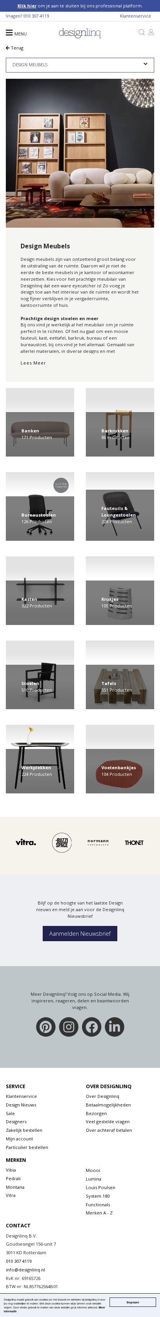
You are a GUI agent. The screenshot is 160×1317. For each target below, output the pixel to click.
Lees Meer (33, 363)
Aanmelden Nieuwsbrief (80, 933)
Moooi (93, 1170)
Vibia (11, 1170)
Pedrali (13, 1178)
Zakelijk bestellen (24, 1130)
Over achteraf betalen (109, 1130)
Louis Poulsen (100, 1187)
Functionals (98, 1204)
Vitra (11, 1195)
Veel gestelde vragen (108, 1121)
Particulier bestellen (27, 1147)
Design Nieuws (21, 1105)
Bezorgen (96, 1113)
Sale (10, 1113)
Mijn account (19, 1139)
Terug (16, 48)
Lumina (93, 1179)
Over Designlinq (102, 1096)
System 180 (98, 1196)
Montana (15, 1187)
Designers (16, 1121)
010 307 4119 (36, 16)
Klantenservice (135, 16)
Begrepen (133, 1302)
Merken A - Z (99, 1213)
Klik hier (27, 6)
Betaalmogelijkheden (108, 1105)
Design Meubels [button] (29, 64)
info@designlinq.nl (25, 1270)
